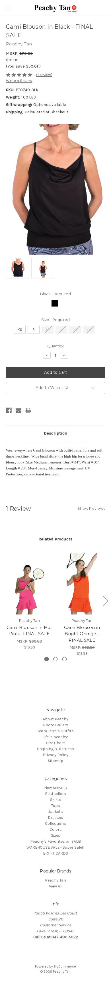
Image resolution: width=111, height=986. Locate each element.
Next (105, 600)
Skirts (55, 799)
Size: (55, 319)
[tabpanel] (29, 601)
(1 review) (44, 74)
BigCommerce (65, 966)
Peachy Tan (55, 880)
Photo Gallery (55, 725)
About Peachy (55, 719)
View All (55, 886)
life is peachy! (55, 737)
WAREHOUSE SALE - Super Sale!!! (55, 847)
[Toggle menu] (8, 8)
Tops (55, 805)
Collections (55, 823)
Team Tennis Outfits (55, 731)
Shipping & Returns (55, 748)
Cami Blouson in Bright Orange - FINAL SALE (82, 634)
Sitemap (55, 760)
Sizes (55, 835)
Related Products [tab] (55, 539)
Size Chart (55, 742)
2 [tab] (55, 659)
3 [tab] (64, 659)
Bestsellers (55, 793)
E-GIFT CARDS (55, 853)
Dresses (55, 817)
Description (55, 433)
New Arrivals (55, 787)
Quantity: (55, 346)
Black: (55, 293)
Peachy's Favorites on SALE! (55, 841)
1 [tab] (46, 659)
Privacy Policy (55, 754)
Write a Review (19, 80)
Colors (56, 829)
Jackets (55, 811)
